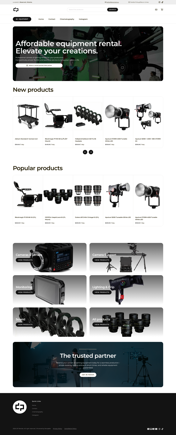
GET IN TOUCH (88, 375)
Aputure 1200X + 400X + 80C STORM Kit (118, 140)
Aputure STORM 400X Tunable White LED (86, 140)
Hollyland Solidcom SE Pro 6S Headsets (55, 140)
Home (41, 19)
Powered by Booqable (44, 428)
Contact (51, 19)
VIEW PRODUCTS (25, 260)
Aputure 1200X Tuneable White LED (118, 217)
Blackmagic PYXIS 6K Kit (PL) (25, 217)
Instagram (83, 19)
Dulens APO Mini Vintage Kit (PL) (87, 217)
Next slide (91, 152)
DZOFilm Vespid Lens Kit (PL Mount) (55, 218)
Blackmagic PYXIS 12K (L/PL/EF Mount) (26, 140)
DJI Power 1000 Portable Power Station (146, 140)
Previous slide (85, 152)
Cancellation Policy (70, 428)
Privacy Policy (57, 428)
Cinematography (67, 19)
